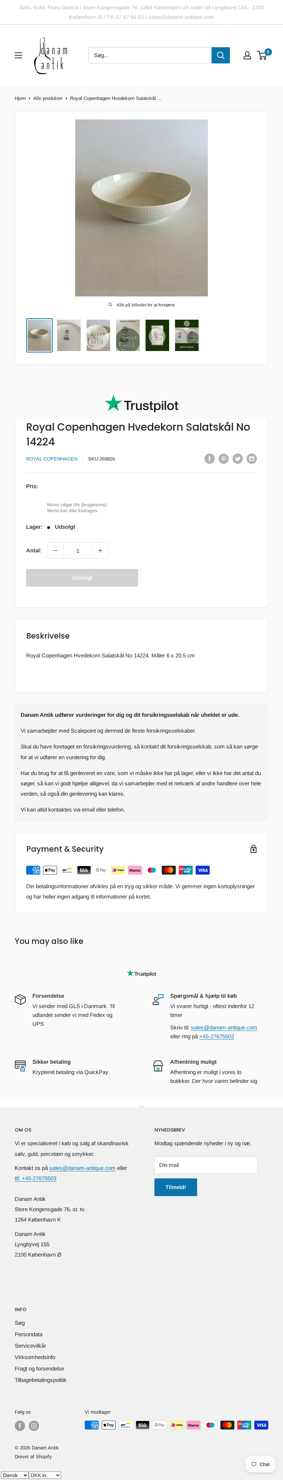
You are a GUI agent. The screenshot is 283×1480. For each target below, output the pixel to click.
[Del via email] (252, 458)
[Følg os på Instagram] (34, 1426)
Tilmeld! (175, 1187)
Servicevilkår (30, 1345)
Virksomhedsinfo (35, 1357)
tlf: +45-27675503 (35, 1178)
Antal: (34, 550)
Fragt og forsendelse (39, 1368)
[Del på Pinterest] (224, 458)
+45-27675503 (216, 1036)
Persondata (28, 1334)
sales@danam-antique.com (224, 1027)
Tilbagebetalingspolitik (41, 1380)
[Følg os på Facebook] (20, 1426)
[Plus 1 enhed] (100, 550)
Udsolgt (82, 577)
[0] (262, 55)
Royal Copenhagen (51, 459)
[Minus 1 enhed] (55, 550)
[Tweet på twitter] (238, 458)
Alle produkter (48, 98)
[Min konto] (247, 55)
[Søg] (221, 55)
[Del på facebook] (210, 458)
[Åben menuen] (18, 55)
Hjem (20, 98)
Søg (20, 1323)
